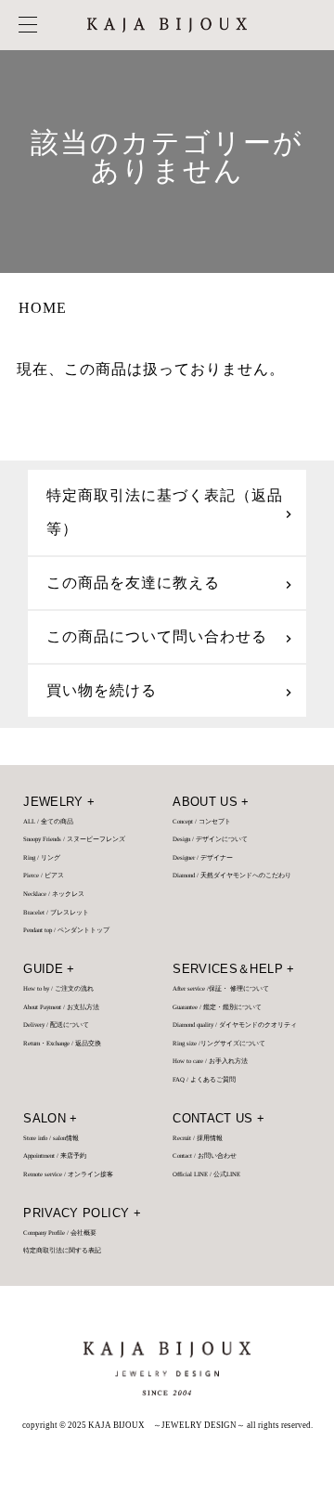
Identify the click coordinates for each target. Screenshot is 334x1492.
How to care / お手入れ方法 (210, 1061)
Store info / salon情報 (51, 1138)
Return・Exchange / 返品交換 (62, 1043)
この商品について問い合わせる (156, 636)
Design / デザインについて (210, 839)
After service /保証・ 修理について (221, 989)
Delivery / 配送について (56, 1025)
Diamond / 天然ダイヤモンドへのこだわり (232, 875)
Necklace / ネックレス (53, 894)
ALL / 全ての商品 (48, 821)
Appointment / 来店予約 (54, 1156)
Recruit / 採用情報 (198, 1138)
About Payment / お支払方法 (61, 1007)
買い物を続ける (101, 690)
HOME (43, 308)
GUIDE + (49, 969)
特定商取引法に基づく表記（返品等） (164, 512)
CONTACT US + (218, 1118)
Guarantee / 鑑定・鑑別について (217, 1007)
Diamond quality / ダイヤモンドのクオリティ (235, 1025)
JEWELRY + (59, 802)
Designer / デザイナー (203, 858)
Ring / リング (41, 858)
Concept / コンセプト (202, 821)
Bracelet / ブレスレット (56, 912)
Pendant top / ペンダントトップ (66, 930)
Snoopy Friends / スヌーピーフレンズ (74, 839)
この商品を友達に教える (133, 582)
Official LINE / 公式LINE (206, 1174)
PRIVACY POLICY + (82, 1213)
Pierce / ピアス (43, 875)
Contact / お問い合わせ (205, 1156)
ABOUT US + (211, 802)
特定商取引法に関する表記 (62, 1250)
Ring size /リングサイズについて (219, 1043)
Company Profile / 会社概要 (59, 1233)
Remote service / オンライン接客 (68, 1174)
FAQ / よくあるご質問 (204, 1080)
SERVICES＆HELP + (233, 969)
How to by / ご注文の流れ (58, 989)
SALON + (50, 1118)
